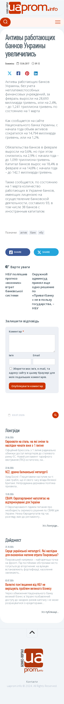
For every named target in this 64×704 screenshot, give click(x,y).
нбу (41, 232)
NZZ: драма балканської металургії (26, 472)
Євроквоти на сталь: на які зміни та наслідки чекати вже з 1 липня (26, 444)
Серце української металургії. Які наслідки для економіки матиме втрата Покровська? (31, 553)
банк (33, 232)
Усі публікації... (50, 612)
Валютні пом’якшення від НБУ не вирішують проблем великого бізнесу (28, 587)
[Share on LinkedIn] (35, 73)
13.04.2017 (24, 63)
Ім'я (11, 355)
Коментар (16, 331)
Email (36, 355)
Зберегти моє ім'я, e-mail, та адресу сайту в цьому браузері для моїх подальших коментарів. (32, 373)
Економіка (9, 63)
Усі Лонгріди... (50, 525)
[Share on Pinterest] (27, 73)
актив (23, 232)
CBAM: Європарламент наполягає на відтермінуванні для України (27, 501)
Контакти (32, 681)
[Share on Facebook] (18, 73)
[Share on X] (9, 73)
